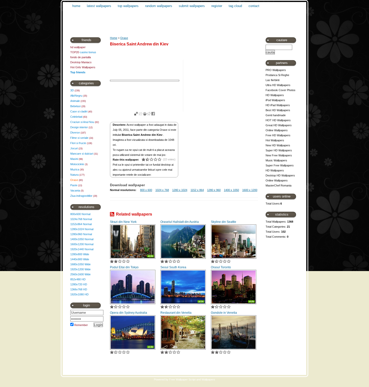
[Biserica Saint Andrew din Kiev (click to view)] (144, 80)
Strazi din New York (123, 222)
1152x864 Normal (81, 224)
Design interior (79, 127)
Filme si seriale (79, 137)
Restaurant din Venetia (176, 312)
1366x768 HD (78, 289)
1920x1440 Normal (81, 249)
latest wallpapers (99, 6)
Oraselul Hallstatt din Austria (179, 222)
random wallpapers (158, 6)
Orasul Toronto (221, 267)
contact (254, 6)
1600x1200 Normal (81, 244)
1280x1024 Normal (81, 229)
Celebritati (76, 116)
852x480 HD (78, 279)
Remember (81, 325)
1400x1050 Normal (81, 239)
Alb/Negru (76, 95)
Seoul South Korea (173, 267)
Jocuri (74, 148)
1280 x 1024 (179, 189)
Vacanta (75, 190)
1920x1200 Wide (80, 269)
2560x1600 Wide (80, 274)
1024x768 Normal (81, 219)
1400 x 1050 (231, 189)
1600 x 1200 (249, 189)
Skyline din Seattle (223, 222)
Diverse (75, 132)
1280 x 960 (214, 189)
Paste (73, 185)
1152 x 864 (197, 189)
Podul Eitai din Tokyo (124, 267)
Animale (75, 100)
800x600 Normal (80, 214)
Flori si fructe (78, 143)
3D (72, 90)
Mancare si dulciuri (81, 153)
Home (113, 37)
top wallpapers (128, 6)
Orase (74, 179)
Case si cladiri (78, 111)
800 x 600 (146, 189)
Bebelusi (75, 106)
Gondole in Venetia (224, 312)
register (216, 6)
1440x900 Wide (79, 259)
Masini (74, 158)
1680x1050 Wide (80, 264)
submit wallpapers (192, 6)
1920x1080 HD (79, 294)
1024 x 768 (162, 189)
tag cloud (235, 6)
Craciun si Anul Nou (82, 121)
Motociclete (77, 164)
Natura (74, 174)
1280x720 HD (78, 284)
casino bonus (88, 52)
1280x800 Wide (79, 254)
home (76, 6)
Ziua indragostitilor (81, 195)
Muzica (74, 169)
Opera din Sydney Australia (128, 312)
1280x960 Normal (81, 234)
